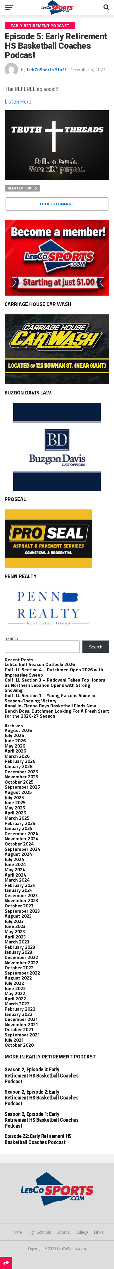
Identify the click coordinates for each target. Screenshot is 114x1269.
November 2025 (21, 776)
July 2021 (14, 1039)
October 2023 (19, 905)
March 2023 (17, 941)
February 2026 (20, 761)
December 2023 (21, 895)
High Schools (39, 1232)
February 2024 (20, 885)
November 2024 (21, 838)
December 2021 (21, 1019)
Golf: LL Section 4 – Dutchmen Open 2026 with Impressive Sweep (54, 672)
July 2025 (14, 797)
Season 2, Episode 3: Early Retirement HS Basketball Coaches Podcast (41, 1075)
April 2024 (15, 874)
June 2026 (15, 740)
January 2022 (18, 1014)
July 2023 (14, 921)
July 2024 (14, 859)
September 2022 (22, 972)
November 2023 (21, 900)
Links (99, 1232)
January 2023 (18, 951)
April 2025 (15, 812)
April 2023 (15, 936)
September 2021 (22, 1034)
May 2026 (15, 745)
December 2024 (21, 833)
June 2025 (15, 802)
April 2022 (15, 998)
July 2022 (14, 983)
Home (16, 1232)
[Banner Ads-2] (57, 382)
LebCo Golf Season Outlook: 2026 (40, 664)
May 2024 (15, 869)
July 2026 (14, 735)
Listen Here (18, 101)
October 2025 (19, 781)
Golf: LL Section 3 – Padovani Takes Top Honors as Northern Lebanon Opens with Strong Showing (55, 685)
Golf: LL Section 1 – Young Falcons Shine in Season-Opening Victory (50, 698)
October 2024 (19, 843)
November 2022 (21, 962)
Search (11, 638)
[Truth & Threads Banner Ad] (57, 178)
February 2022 (20, 1008)
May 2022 (15, 993)
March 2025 (17, 817)
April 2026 (15, 750)
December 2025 (21, 771)
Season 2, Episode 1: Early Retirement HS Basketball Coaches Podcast (41, 1120)
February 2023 (20, 947)
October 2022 (19, 967)
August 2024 (18, 854)
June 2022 (15, 988)
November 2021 (21, 1024)
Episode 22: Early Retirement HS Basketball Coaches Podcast (38, 1139)
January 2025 (18, 828)
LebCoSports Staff (46, 69)
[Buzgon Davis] (57, 488)
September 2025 (22, 786)
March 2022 (17, 1003)
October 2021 (19, 1029)
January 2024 (18, 890)
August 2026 (18, 730)
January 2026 (18, 766)
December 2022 (21, 957)
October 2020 (19, 1044)
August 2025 (18, 792)
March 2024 (17, 879)
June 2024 (15, 864)
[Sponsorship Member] (57, 293)
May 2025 (15, 807)
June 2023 (15, 926)
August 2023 (18, 915)
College (82, 1232)
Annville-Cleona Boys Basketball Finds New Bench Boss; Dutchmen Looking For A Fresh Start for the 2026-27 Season (57, 710)
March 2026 (17, 756)
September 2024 (22, 849)
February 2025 (20, 823)
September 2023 (22, 910)
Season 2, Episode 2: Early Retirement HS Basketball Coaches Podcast (41, 1098)
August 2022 (18, 977)
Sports (63, 1232)
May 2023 (15, 931)
